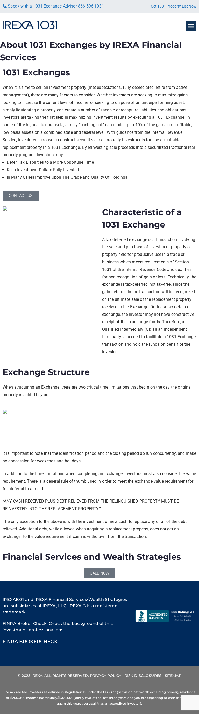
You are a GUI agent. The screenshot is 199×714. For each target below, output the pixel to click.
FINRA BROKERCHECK (30, 641)
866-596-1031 (91, 6)
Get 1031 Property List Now (173, 6)
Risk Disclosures (143, 675)
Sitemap (173, 675)
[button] (191, 26)
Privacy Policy (105, 675)
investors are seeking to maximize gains (150, 94)
